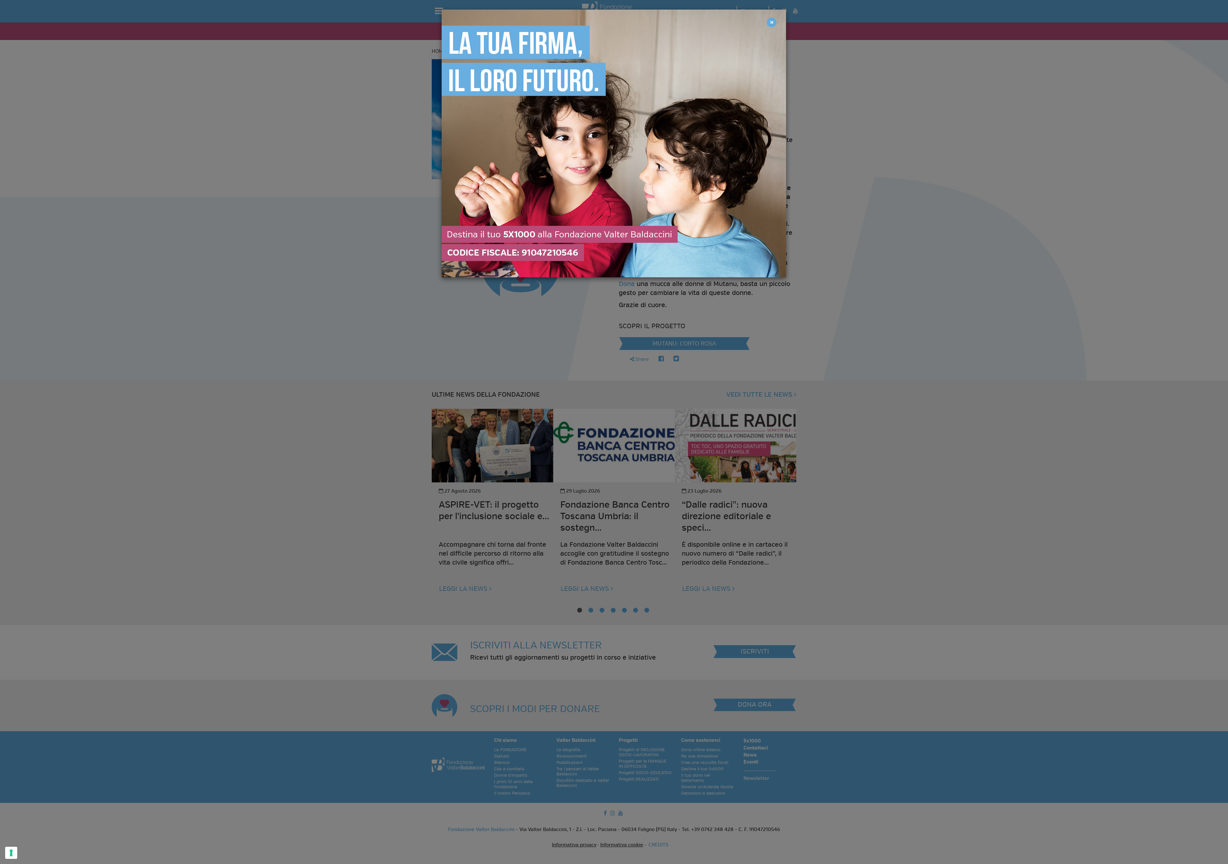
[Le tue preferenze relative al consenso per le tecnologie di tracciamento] (11, 853)
